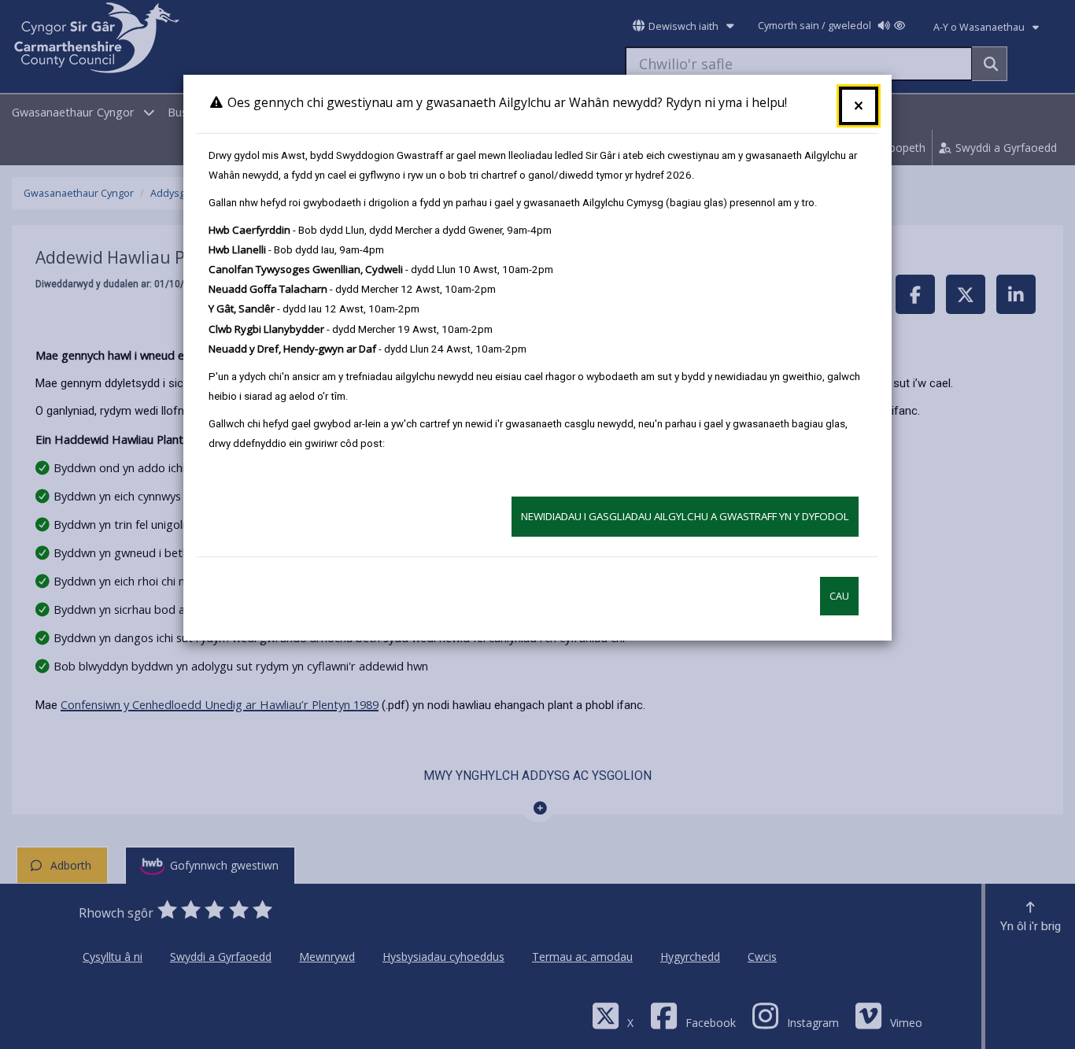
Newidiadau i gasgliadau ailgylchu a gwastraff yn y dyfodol (685, 516)
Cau (839, 596)
